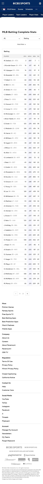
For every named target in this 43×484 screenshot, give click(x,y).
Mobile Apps (7, 329)
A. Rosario (7, 250)
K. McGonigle (8, 114)
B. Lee (6, 191)
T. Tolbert (7, 80)
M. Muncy (7, 283)
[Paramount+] (10, 459)
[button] (2, 3)
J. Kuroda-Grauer (9, 65)
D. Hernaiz (7, 211)
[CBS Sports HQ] (31, 447)
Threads (5, 417)
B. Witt (6, 85)
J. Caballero (8, 230)
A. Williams (7, 138)
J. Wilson (7, 148)
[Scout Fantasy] (16, 464)
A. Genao (7, 90)
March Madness (8, 325)
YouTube (5, 399)
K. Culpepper (8, 70)
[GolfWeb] (27, 464)
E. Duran (6, 124)
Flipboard (5, 421)
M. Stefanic (7, 61)
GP (24, 56)
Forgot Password (8, 441)
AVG (29, 56)
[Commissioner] (24, 459)
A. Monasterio (8, 172)
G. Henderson (8, 269)
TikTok (4, 403)
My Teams (6, 437)
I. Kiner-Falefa (8, 119)
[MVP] (35, 459)
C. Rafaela (7, 95)
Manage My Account (10, 430)
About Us (5, 338)
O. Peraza (7, 240)
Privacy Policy (7, 365)
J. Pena (6, 99)
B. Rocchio (7, 177)
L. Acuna (6, 216)
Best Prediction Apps (10, 322)
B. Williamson (8, 196)
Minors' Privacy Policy (10, 369)
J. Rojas (6, 245)
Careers (5, 342)
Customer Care (8, 390)
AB (34, 56)
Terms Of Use (7, 361)
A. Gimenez (8, 206)
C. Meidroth (8, 128)
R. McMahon (8, 279)
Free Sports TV (7, 314)
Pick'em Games (8, 307)
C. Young (7, 187)
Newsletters (6, 434)
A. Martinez (7, 201)
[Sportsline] (29, 455)
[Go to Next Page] (27, 294)
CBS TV (5, 352)
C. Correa (7, 109)
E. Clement (7, 104)
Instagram (6, 406)
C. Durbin (7, 167)
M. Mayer (7, 264)
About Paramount (8, 345)
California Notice (8, 378)
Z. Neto (6, 220)
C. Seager (7, 259)
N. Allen (6, 153)
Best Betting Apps (9, 318)
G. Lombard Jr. (8, 158)
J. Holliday (7, 225)
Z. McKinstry (8, 274)
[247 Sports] (15, 455)
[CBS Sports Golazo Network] (21, 451)
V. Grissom (7, 182)
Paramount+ (6, 349)
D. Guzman (7, 254)
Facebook (5, 410)
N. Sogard (7, 143)
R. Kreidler (7, 235)
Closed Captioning (9, 374)
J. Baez (6, 162)
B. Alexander (8, 75)
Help (4, 387)
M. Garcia (7, 133)
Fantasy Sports (7, 311)
